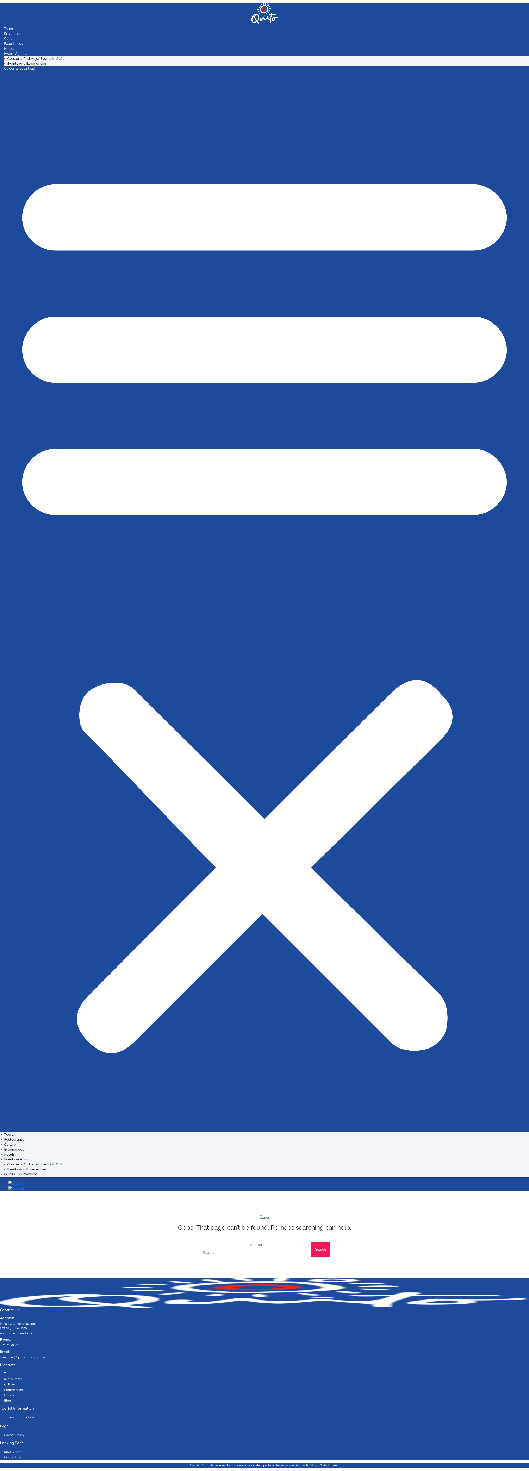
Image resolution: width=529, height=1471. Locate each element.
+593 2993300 (9, 1345)
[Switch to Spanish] (16, 1188)
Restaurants (13, 34)
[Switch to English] (15, 1183)
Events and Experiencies (27, 63)
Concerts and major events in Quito (36, 58)
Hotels (9, 49)
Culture (9, 39)
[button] (264, 603)
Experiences (13, 44)
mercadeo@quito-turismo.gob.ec (23, 1357)
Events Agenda (15, 54)
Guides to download (19, 68)
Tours (8, 29)
